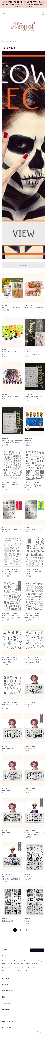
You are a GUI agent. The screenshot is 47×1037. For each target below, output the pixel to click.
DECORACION (7, 991)
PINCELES (5, 985)
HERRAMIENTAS (7, 1009)
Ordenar (23, 265)
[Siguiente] (32, 931)
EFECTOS (5, 978)
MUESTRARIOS (7, 1021)
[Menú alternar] (3, 13)
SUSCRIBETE (37, 950)
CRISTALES (6, 1003)
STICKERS (5, 1015)
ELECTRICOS (7, 1027)
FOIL (3, 997)
